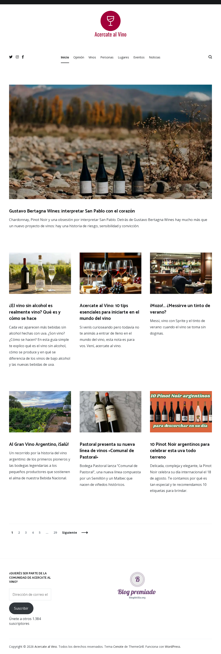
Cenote (118, 646)
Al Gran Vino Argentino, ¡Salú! (39, 444)
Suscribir (21, 608)
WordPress (172, 646)
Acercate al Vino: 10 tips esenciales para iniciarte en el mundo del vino (109, 312)
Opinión (78, 57)
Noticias (154, 57)
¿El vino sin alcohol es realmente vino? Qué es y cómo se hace (35, 312)
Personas (107, 57)
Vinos (92, 57)
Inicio (65, 57)
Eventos (139, 57)
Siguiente (69, 532)
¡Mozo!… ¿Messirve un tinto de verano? (180, 309)
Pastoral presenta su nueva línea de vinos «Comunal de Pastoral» (107, 451)
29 (56, 532)
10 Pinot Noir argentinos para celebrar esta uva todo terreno (180, 451)
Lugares (123, 57)
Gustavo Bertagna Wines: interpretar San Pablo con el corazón (72, 211)
